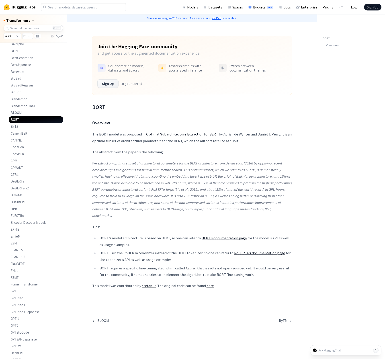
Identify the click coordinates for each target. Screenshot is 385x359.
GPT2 (14, 325)
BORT (15, 119)
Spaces (237, 7)
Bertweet (18, 72)
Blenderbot (19, 99)
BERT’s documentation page (224, 238)
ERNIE (15, 229)
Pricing (328, 7)
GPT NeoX (18, 305)
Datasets (215, 7)
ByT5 (14, 126)
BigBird (16, 78)
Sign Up (373, 7)
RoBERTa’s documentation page (259, 252)
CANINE (16, 140)
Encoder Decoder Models (28, 222)
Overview (332, 45)
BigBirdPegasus (22, 85)
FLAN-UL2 (18, 257)
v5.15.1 (216, 18)
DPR (14, 209)
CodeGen (17, 147)
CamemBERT (20, 133)
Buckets (262, 7)
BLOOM (16, 113)
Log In (355, 7)
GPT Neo (17, 298)
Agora (190, 268)
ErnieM (15, 236)
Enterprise (309, 7)
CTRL (14, 174)
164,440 (58, 36)
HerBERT (17, 353)
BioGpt (16, 92)
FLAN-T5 (17, 250)
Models (192, 7)
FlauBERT (18, 264)
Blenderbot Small (23, 106)
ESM (14, 243)
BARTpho (17, 44)
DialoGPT (17, 195)
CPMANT (17, 168)
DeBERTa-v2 (20, 188)
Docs (287, 7)
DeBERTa (17, 181)
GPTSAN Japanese (24, 339)
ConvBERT (18, 154)
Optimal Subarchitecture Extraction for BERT (182, 134)
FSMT (15, 277)
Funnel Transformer (25, 284)
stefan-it (149, 285)
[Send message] (376, 350)
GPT (14, 291)
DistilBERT (18, 202)
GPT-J (15, 318)
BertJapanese (21, 65)
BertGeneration (22, 58)
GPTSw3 (17, 346)
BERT (15, 51)
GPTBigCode (20, 332)
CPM (14, 161)
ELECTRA (17, 215)
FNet (14, 271)
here (210, 285)
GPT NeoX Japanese (25, 312)
